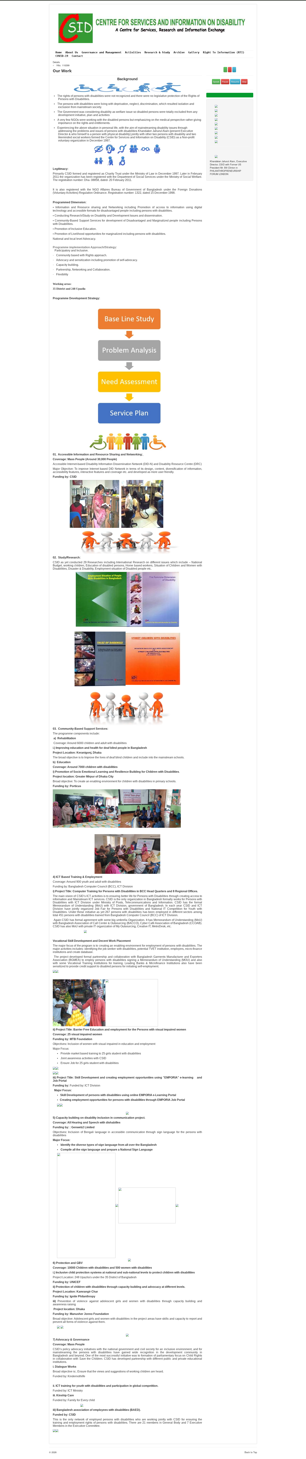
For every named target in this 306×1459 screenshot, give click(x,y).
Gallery (193, 52)
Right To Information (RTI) (223, 52)
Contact (77, 56)
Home (58, 52)
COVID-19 (61, 56)
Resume (235, 81)
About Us (71, 52)
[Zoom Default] (234, 69)
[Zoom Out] (230, 69)
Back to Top (251, 1452)
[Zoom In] (225, 69)
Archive (179, 52)
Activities (133, 52)
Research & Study (157, 52)
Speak (216, 81)
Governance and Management (101, 52)
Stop (244, 81)
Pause (225, 81)
